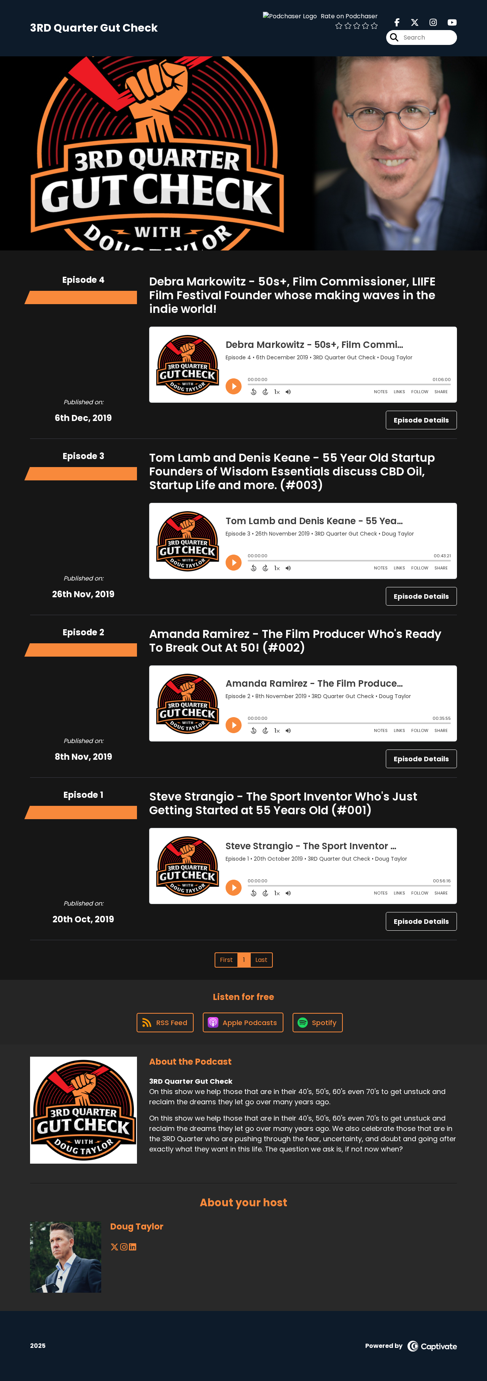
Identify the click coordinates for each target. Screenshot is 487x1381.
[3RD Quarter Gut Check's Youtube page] (447, 23)
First (226, 959)
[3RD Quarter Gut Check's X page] (410, 23)
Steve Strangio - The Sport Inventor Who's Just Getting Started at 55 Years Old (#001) (283, 803)
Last (261, 959)
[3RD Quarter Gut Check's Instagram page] (428, 23)
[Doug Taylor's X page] (114, 1247)
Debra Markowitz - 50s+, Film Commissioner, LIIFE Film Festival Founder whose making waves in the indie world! (292, 295)
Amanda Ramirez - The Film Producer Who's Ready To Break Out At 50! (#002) (295, 641)
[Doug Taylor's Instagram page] (123, 1247)
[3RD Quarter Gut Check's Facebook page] (397, 23)
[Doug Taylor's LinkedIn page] (132, 1247)
